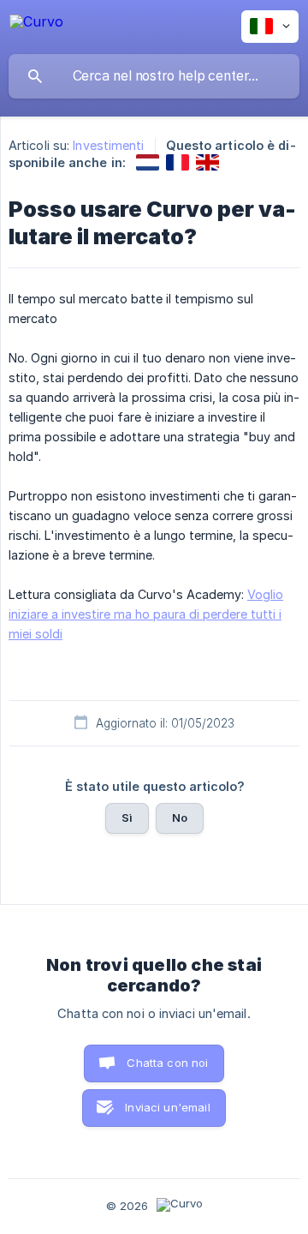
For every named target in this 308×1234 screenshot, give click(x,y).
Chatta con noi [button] (167, 1062)
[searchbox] (154, 76)
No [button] (179, 817)
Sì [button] (127, 817)
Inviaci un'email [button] (167, 1107)
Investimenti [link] (108, 145)
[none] (36, 24)
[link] (147, 162)
